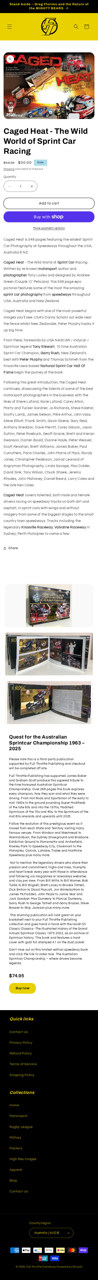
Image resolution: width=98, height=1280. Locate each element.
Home (14, 1105)
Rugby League (21, 1127)
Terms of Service (23, 1064)
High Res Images (23, 1159)
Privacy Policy (21, 1042)
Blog (13, 1180)
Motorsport (19, 1116)
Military (15, 1137)
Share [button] (13, 548)
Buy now (22, 988)
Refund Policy (21, 1053)
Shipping (9, 169)
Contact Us (19, 1032)
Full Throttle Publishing (41, 1266)
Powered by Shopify (70, 1266)
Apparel (16, 1169)
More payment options (49, 228)
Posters (16, 1148)
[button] (9, 26)
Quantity (10, 177)
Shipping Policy (22, 1075)
